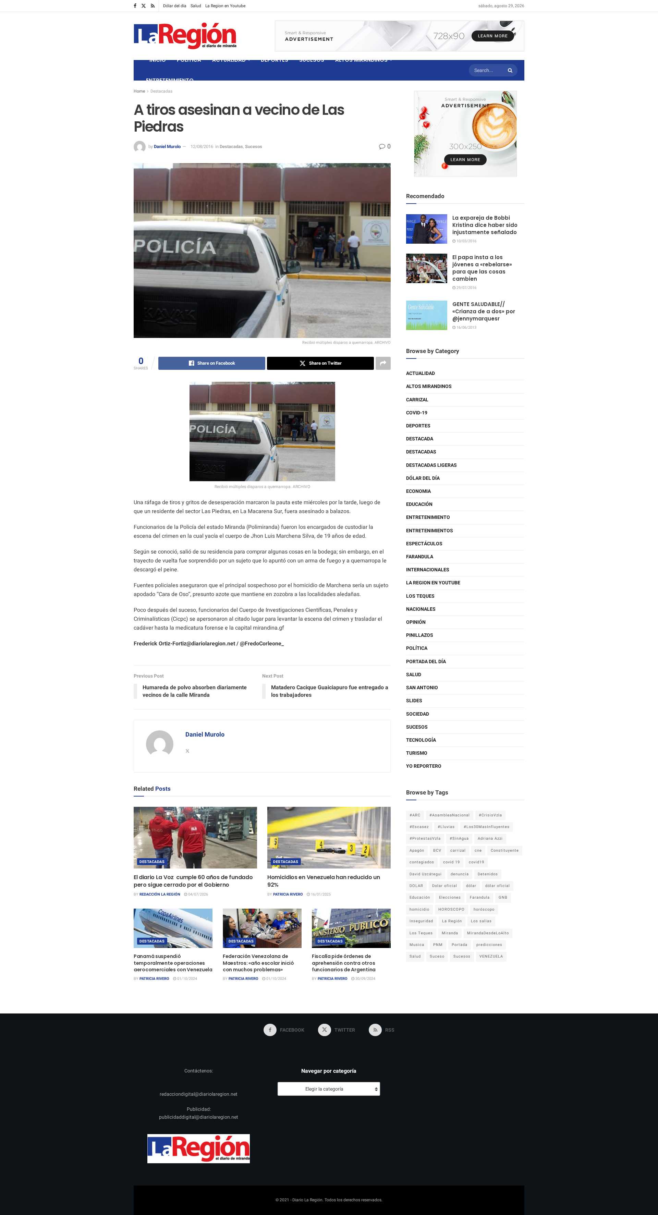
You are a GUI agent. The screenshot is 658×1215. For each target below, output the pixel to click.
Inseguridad (421, 921)
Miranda (450, 933)
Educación (419, 504)
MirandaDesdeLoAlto (488, 933)
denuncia (460, 874)
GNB (503, 897)
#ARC (415, 815)
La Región (452, 921)
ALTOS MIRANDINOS (361, 59)
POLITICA (189, 59)
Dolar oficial (444, 886)
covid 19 (451, 862)
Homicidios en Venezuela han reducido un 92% (323, 881)
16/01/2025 (320, 894)
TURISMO (416, 753)
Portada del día (426, 661)
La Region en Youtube (225, 6)
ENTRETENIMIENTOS (429, 530)
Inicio (157, 59)
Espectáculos (424, 543)
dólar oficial (497, 886)
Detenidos (488, 874)
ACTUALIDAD (229, 59)
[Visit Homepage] (185, 36)
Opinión (416, 622)
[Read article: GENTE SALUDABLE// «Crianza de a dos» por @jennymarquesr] (426, 315)
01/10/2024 (186, 979)
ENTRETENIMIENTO (170, 80)
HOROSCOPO (451, 909)
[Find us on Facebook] (135, 6)
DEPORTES (274, 59)
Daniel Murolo (167, 146)
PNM (438, 945)
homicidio (419, 909)
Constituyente (505, 850)
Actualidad (420, 373)
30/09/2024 (364, 979)
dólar (471, 886)
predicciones (489, 945)
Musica (417, 945)
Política (416, 648)
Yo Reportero (423, 766)
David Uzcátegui (426, 874)
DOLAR (416, 886)
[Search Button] (510, 70)
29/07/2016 (465, 288)
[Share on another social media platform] (383, 363)
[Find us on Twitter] (143, 6)
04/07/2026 (197, 894)
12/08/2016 (202, 146)
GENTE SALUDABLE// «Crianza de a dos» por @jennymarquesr (483, 311)
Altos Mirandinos (429, 386)
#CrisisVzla (490, 815)
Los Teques (420, 596)
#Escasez (419, 827)
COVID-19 (416, 412)
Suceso (437, 956)
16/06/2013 (465, 327)
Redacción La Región (159, 894)
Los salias (481, 921)
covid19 (476, 862)
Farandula (419, 556)
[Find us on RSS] (153, 6)
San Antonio (422, 687)
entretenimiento (428, 517)
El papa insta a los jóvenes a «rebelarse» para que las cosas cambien (482, 268)
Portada (459, 945)
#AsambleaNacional (449, 815)
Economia (418, 491)
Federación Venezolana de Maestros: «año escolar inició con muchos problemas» (258, 963)
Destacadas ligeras (431, 465)
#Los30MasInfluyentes (487, 827)
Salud (196, 6)
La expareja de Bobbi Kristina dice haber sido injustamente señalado (484, 225)
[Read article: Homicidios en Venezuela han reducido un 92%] (329, 837)
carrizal (458, 850)
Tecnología (421, 740)
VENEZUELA (491, 956)
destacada (419, 438)
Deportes (418, 425)
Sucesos (253, 146)
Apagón (417, 850)
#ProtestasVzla (425, 838)
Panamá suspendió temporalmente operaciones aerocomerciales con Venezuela (173, 963)
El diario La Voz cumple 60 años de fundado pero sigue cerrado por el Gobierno (193, 881)
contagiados (422, 862)
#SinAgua (459, 838)
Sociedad (417, 714)
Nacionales (421, 609)
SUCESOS (311, 59)
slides (414, 700)
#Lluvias (446, 827)
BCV (437, 850)
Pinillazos (419, 635)
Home (139, 91)
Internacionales (427, 569)
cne (478, 850)
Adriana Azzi (490, 838)
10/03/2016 (465, 241)
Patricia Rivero (288, 894)
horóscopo (484, 909)
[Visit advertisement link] (399, 36)
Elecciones (450, 897)
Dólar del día (174, 6)
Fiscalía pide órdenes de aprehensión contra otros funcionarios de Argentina (344, 963)
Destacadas (161, 91)
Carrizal (417, 399)
